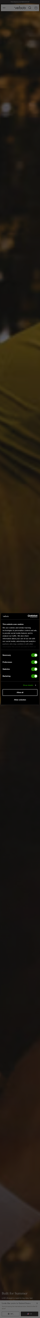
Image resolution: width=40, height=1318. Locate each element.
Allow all (20, 692)
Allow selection (20, 700)
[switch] (34, 662)
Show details (28, 685)
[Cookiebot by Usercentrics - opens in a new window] (28, 616)
